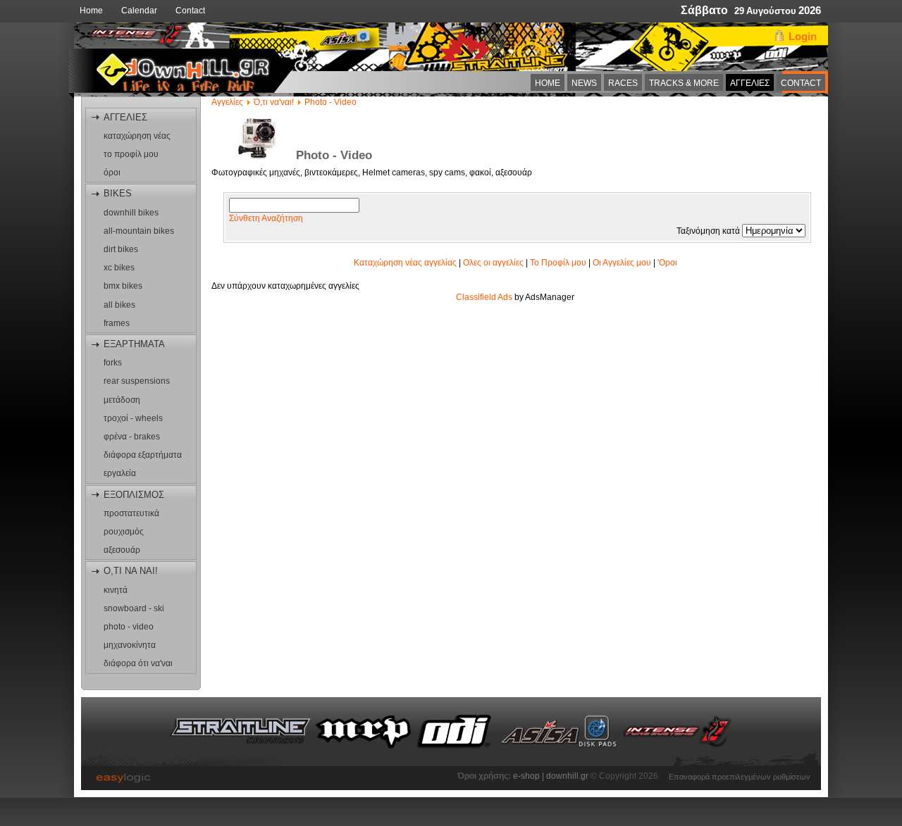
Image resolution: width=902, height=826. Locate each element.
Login (803, 36)
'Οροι (667, 263)
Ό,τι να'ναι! (274, 102)
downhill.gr (568, 776)
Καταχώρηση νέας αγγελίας (405, 263)
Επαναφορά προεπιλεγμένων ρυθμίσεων (739, 775)
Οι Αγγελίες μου (622, 263)
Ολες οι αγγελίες (493, 263)
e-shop (526, 776)
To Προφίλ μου (558, 263)
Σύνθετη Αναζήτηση (266, 218)
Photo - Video (330, 102)
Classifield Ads (484, 297)
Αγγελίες (227, 102)
